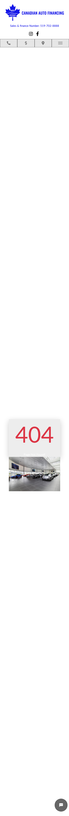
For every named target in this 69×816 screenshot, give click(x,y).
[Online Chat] (61, 805)
